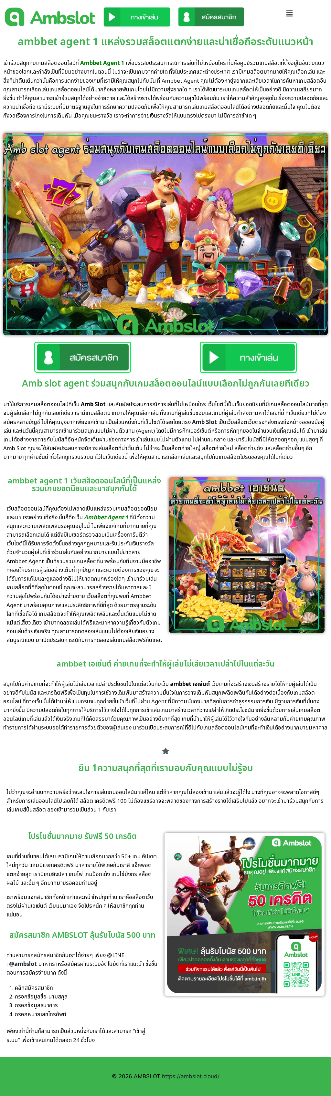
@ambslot (23, 964)
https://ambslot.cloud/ (190, 1076)
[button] (289, 13)
